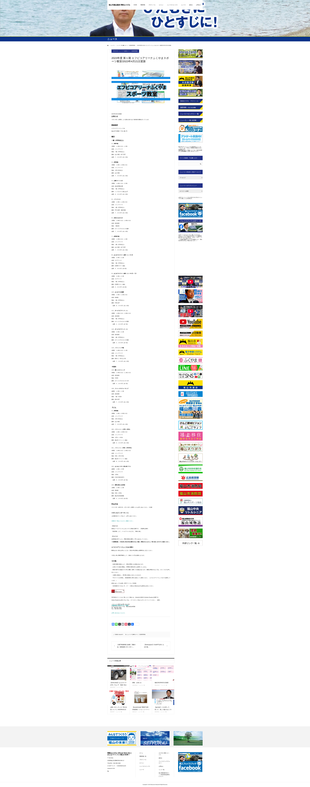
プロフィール (152, 4)
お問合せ (198, 4)
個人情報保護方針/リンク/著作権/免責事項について (164, 774)
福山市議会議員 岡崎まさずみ (119, 5)
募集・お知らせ (136, 682)
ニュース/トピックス (172, 4)
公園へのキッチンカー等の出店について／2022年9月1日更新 (118, 709)
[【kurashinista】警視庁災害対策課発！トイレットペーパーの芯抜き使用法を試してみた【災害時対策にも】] (141, 697)
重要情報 (143, 4)
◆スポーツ (127, 51)
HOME (135, 4)
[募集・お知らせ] (141, 672)
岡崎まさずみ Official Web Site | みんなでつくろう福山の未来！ (119, 753)
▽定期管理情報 (134, 51)
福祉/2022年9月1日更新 (161, 682)
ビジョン (161, 4)
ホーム (141, 753)
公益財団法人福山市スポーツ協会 (119, 605)
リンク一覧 (161, 769)
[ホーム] (107, 45)
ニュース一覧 (122, 51)
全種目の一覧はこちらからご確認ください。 (122, 521)
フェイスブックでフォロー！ (164, 762)
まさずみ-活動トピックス (164, 753)
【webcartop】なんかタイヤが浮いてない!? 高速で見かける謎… (118, 685)
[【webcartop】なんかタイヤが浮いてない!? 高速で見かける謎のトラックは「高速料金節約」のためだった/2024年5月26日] (118, 672)
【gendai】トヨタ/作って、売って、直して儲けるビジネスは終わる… (163, 709)
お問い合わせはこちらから (118, 613)
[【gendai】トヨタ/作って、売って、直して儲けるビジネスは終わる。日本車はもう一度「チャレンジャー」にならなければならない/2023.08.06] (163, 697)
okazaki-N (121, 634)
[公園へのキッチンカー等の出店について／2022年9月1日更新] (118, 697)
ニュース (183, 4)
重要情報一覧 (143, 756)
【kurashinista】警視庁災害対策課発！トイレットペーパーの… (140, 709)
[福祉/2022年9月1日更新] (163, 672)
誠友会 (191, 4)
